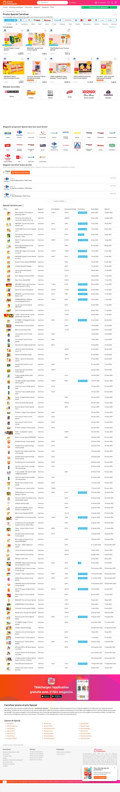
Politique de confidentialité (66, 781)
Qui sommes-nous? (8, 762)
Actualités (5, 766)
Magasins (37, 7)
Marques (5, 758)
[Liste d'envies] (115, 2)
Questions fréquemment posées (11, 752)
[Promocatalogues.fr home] (10, 2)
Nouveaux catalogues (16, 7)
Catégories (45, 7)
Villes (52, 7)
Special (18, 11)
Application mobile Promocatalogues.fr (13, 760)
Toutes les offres (10, 11)
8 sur (7, 27)
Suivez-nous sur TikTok (36, 759)
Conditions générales (53, 781)
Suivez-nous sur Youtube (36, 757)
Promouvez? (6, 754)
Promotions (28, 7)
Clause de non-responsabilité (39, 781)
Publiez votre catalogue (9, 764)
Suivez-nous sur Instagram (36, 755)
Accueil (5, 7)
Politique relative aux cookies (81, 781)
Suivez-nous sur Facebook (36, 753)
